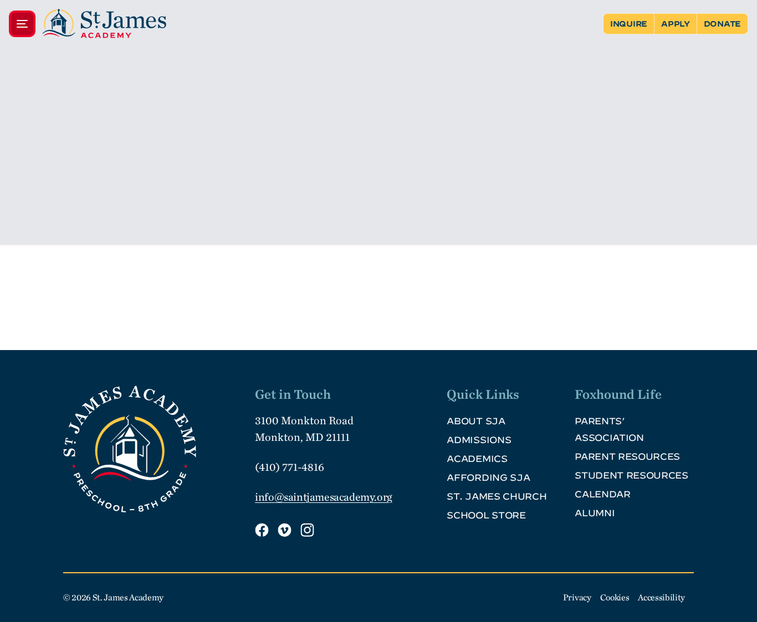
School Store (486, 515)
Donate (722, 23)
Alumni (595, 513)
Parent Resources (627, 456)
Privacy (577, 597)
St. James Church (496, 496)
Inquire (628, 23)
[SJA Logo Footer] (154, 449)
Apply (675, 23)
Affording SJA (488, 477)
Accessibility (661, 597)
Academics (477, 459)
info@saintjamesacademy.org (323, 496)
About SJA (476, 421)
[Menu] (87, 23)
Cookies (615, 597)
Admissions (479, 440)
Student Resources (631, 475)
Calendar (602, 494)
